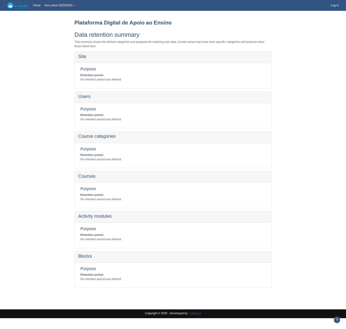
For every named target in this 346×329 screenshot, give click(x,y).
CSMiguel (194, 313)
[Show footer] (337, 320)
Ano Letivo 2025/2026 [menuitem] (58, 5)
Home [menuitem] (37, 5)
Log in (335, 5)
